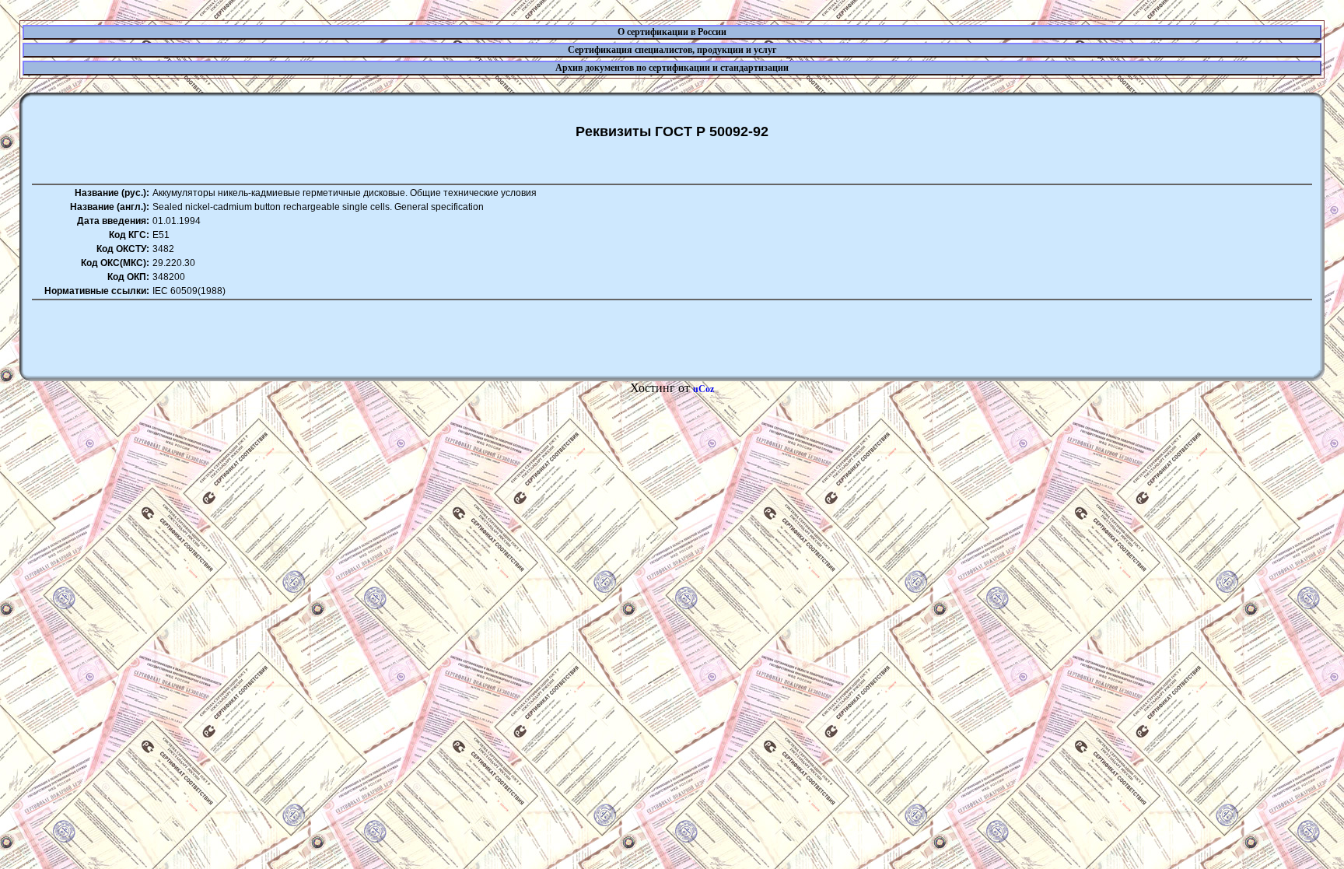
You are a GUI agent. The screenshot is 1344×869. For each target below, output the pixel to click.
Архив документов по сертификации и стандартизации (672, 67)
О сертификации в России (672, 31)
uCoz (703, 389)
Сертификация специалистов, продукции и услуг (672, 49)
